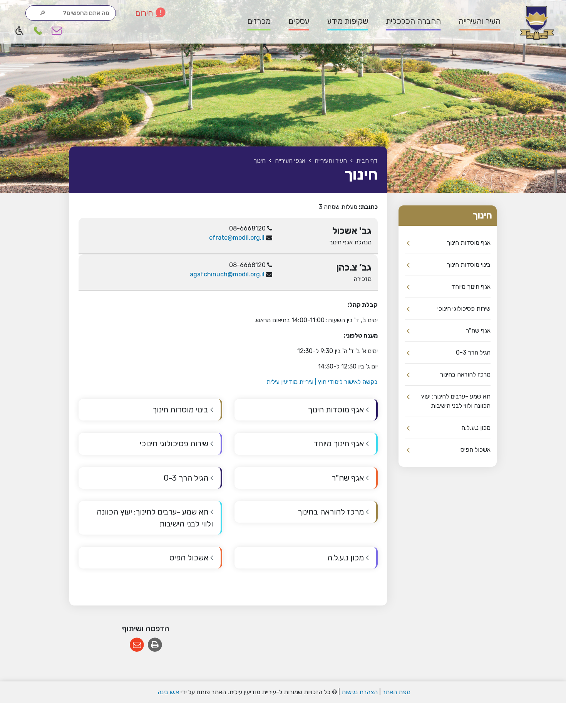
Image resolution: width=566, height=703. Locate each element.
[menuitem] (475, 21)
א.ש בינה (167, 692)
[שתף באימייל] (137, 645)
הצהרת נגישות (360, 692)
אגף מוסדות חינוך (469, 242)
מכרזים (259, 21)
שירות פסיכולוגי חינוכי (464, 308)
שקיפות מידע (347, 21)
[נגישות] (19, 30)
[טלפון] (38, 30)
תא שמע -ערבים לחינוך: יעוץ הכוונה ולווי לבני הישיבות (456, 401)
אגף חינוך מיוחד (471, 286)
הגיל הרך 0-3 (473, 352)
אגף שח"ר (478, 330)
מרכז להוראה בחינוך (465, 374)
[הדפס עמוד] (155, 645)
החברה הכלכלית (413, 21)
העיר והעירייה (480, 21)
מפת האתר (396, 692)
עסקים (298, 21)
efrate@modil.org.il (237, 237)
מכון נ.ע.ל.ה (476, 427)
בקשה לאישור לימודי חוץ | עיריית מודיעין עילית (322, 381)
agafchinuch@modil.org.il (227, 274)
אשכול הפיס (476, 449)
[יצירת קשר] (56, 30)
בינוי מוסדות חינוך (469, 264)
